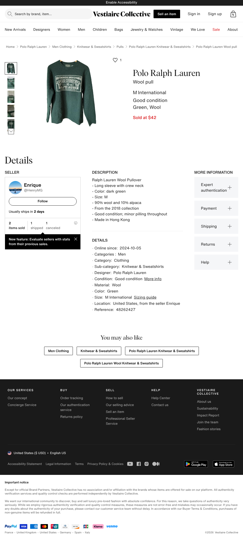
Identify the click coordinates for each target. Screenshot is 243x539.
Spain (78, 532)
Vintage (176, 29)
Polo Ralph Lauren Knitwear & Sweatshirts (160, 46)
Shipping (209, 226)
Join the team (207, 422)
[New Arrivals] (29, 29)
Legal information (58, 464)
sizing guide (145, 297)
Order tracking (71, 398)
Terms (79, 464)
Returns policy (71, 416)
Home (10, 46)
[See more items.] (11, 131)
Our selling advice (120, 404)
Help (205, 262)
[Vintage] (187, 29)
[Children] (110, 29)
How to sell (114, 398)
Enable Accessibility (121, 2)
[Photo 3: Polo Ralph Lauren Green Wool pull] (11, 97)
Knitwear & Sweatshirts (94, 46)
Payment (209, 208)
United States (48, 532)
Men (81, 29)
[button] (233, 14)
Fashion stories (208, 429)
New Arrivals (15, 29)
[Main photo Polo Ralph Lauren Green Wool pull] (11, 68)
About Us (235, 29)
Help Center (160, 398)
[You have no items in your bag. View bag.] (233, 14)
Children (100, 29)
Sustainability (207, 408)
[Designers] (54, 29)
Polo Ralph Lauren (33, 46)
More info (153, 279)
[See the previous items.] (11, 62)
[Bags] (127, 29)
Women (64, 29)
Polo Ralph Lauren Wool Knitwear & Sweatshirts (121, 363)
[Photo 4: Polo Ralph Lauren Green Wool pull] (11, 111)
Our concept (17, 398)
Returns (208, 244)
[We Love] (209, 29)
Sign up (215, 13)
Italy (87, 532)
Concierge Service (22, 404)
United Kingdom (27, 532)
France (9, 532)
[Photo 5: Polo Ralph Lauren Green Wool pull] (11, 125)
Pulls (120, 46)
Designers (41, 29)
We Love (198, 29)
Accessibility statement (25, 464)
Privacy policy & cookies (105, 464)
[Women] (74, 29)
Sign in (194, 13)
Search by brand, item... (33, 13)
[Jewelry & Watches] (166, 29)
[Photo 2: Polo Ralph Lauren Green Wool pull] (11, 82)
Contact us (159, 404)
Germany (65, 532)
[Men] (89, 29)
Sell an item (167, 13)
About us (204, 401)
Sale (216, 29)
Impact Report (208, 415)
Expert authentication (214, 187)
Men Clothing (62, 46)
